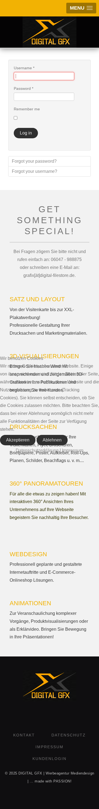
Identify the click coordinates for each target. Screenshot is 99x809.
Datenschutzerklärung (37, 450)
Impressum (72, 450)
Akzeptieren (17, 440)
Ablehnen (52, 440)
